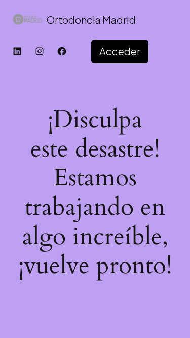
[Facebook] (62, 51)
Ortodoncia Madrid (91, 19)
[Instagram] (39, 51)
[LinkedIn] (17, 51)
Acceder (119, 51)
